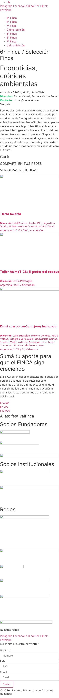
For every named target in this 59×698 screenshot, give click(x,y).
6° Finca (12, 21)
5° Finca (12, 17)
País (2, 661)
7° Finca (12, 25)
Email (3, 672)
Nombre (5, 650)
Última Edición (16, 29)
